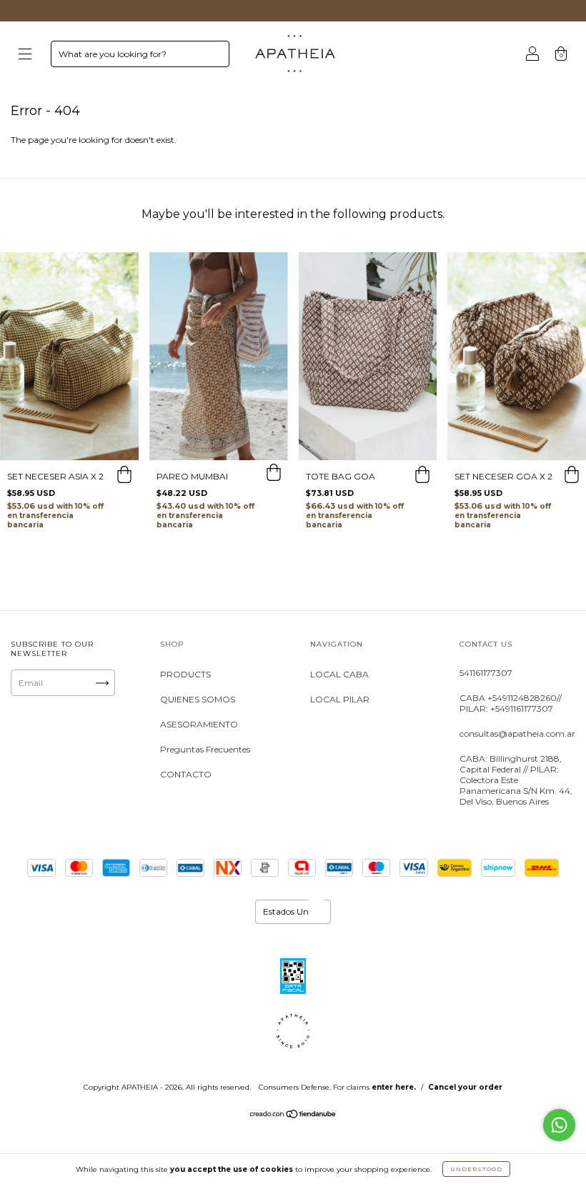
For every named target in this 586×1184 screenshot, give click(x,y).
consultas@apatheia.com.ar (517, 733)
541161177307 (486, 672)
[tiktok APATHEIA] (27, 755)
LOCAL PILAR (339, 699)
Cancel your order (465, 1087)
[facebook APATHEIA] (70, 737)
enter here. (394, 1087)
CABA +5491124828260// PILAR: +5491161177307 (511, 703)
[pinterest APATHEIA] (70, 755)
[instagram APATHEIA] (27, 737)
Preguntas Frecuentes (205, 749)
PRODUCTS (185, 674)
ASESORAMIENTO (199, 724)
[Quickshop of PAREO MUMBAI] (273, 474)
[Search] (212, 57)
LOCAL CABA (339, 674)
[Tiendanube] (293, 1115)
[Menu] (25, 55)
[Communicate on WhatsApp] (559, 1125)
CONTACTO (186, 774)
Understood (476, 1169)
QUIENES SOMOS (197, 699)
